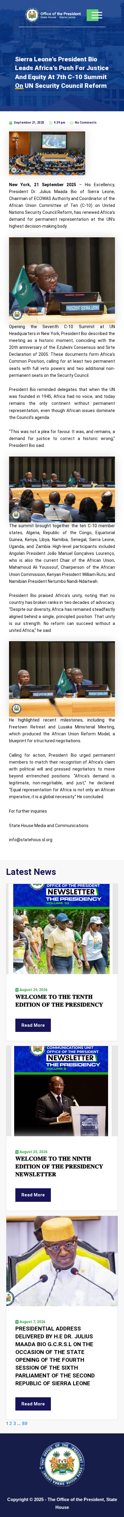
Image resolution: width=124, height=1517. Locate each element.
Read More (33, 1025)
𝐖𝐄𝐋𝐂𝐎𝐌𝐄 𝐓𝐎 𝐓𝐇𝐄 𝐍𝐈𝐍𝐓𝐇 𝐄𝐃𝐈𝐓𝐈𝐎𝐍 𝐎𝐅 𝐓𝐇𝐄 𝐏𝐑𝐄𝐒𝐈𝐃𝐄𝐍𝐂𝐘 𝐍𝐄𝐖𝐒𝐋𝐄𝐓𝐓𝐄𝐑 (59, 1166)
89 (24, 1423)
